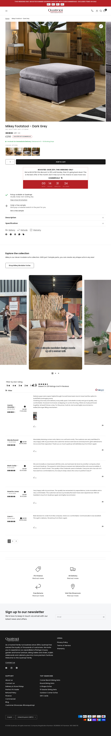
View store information (18, 200)
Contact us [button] (10, 662)
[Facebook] (6, 234)
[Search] (101, 11)
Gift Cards (44, 696)
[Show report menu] (103, 426)
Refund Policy (10, 692)
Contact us (10, 683)
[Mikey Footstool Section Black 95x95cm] (18, 151)
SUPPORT (9, 676)
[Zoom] (101, 26)
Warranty (61, 648)
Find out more (38, 578)
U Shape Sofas (46, 686)
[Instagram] (13, 668)
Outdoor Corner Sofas (49, 692)
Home (7, 18)
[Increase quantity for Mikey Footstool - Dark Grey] (13, 161)
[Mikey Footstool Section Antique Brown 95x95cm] (9, 151)
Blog (7, 702)
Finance (8, 696)
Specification (11, 223)
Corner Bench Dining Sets (50, 680)
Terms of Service (64, 645)
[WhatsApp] (19, 234)
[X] (11, 234)
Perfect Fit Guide (12, 689)
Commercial (10, 699)
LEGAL (60, 638)
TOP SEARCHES (46, 676)
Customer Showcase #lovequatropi (20, 705)
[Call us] (92, 11)
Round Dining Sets (47, 683)
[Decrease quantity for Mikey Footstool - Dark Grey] (7, 161)
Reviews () (55, 133)
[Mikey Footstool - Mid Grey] (27, 151)
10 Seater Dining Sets (48, 689)
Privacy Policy (62, 642)
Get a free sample (17, 211)
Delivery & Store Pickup (14, 686)
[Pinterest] (15, 234)
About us (9, 680)
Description (10, 217)
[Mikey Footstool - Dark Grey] (35, 151)
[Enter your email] (103, 617)
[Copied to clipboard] (24, 234)
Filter (10, 391)
